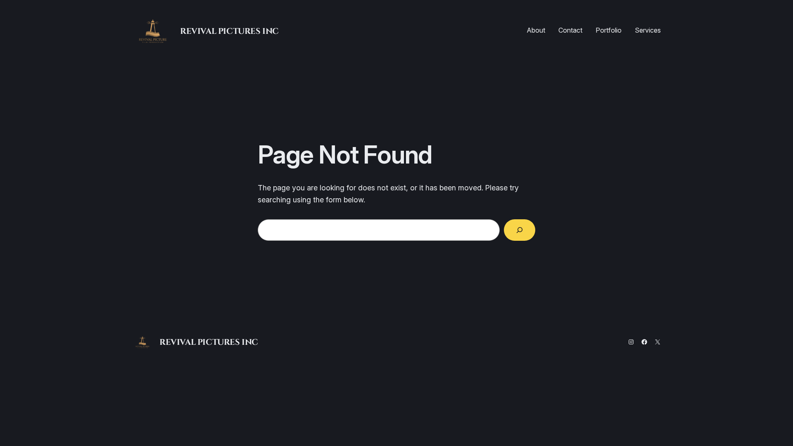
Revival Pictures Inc (229, 31)
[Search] (519, 230)
